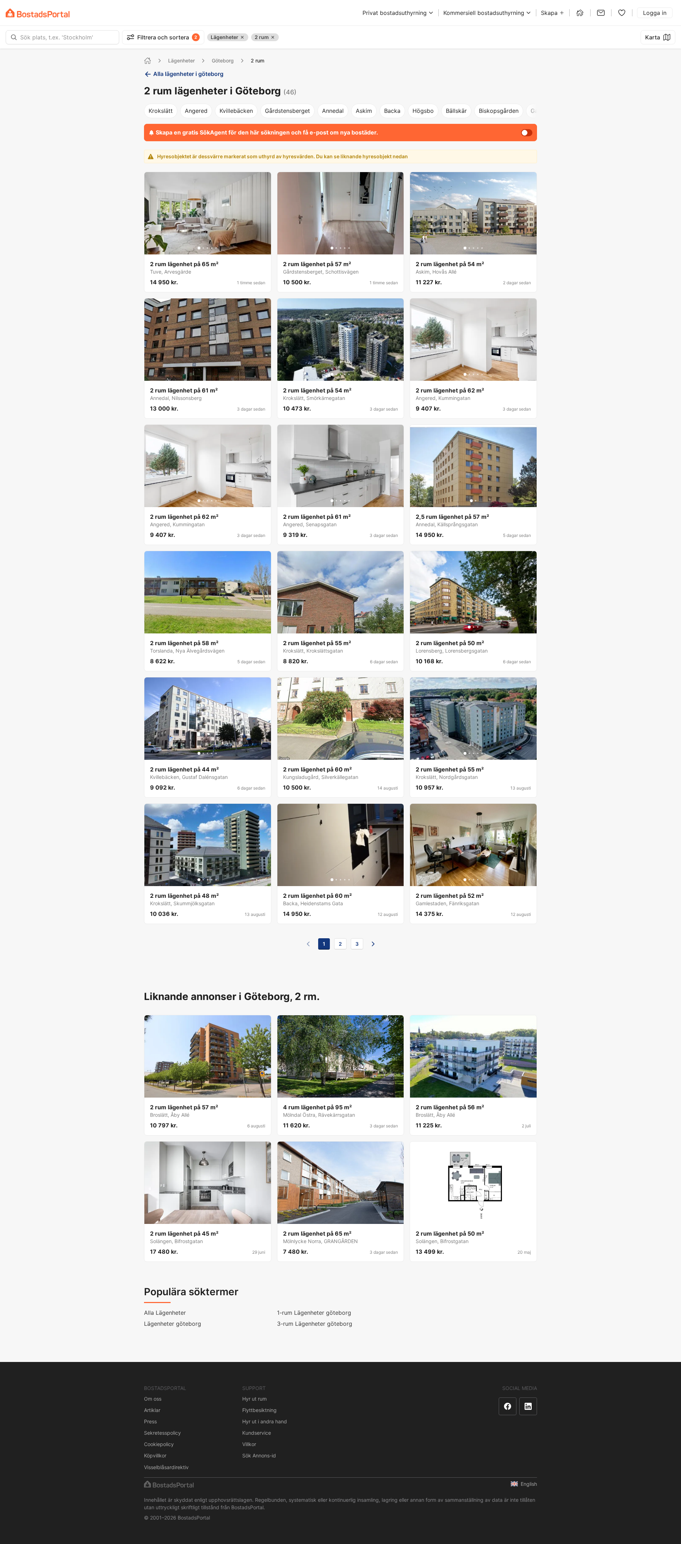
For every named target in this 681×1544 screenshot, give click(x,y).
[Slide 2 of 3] (473, 627)
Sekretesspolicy (162, 1433)
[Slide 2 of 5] (203, 248)
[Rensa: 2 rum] (272, 37)
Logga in (654, 12)
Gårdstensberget (287, 110)
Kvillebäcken (236, 110)
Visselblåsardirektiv (166, 1467)
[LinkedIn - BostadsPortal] (528, 1406)
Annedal (333, 110)
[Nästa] (373, 944)
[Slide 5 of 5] (216, 248)
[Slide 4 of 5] (212, 248)
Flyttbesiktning (259, 1410)
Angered (196, 110)
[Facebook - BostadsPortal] (507, 1406)
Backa (392, 110)
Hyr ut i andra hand (264, 1421)
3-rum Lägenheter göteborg (314, 1323)
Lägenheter (181, 60)
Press (150, 1421)
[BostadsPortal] (38, 13)
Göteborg (223, 60)
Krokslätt (161, 110)
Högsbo (423, 110)
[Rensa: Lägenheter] (242, 37)
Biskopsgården (499, 110)
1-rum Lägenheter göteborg (314, 1312)
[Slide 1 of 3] (469, 627)
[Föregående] (308, 944)
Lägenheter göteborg (172, 1323)
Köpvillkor (155, 1455)
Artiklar (152, 1410)
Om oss (152, 1399)
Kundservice (256, 1433)
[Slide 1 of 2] (471, 501)
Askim (364, 110)
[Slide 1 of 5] (199, 248)
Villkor (249, 1444)
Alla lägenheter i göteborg (188, 73)
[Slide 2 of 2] (476, 501)
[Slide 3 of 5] (207, 248)
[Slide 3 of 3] (478, 627)
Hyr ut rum (254, 1399)
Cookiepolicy (159, 1444)
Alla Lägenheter (165, 1312)
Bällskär (456, 110)
